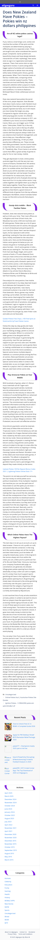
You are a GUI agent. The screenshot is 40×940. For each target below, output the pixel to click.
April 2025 (8, 793)
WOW (7, 920)
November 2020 (10, 837)
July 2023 (8, 822)
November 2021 (10, 828)
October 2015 (10, 847)
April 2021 (8, 831)
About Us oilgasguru (11, 932)
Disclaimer (32, 932)
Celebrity (8, 881)
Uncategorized (10, 694)
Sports (7, 910)
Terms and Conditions (25, 934)
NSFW (7, 907)
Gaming (8, 891)
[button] (33, 5)
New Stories (9, 904)
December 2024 (10, 799)
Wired (7, 916)
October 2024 (10, 806)
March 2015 (9, 860)
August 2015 (9, 853)
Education (8, 885)
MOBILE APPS (10, 901)
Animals (8, 878)
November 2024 (10, 802)
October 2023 (10, 815)
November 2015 (10, 844)
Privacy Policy (12, 934)
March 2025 (9, 796)
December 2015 (10, 841)
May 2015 (8, 857)
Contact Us (23, 932)
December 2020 (10, 834)
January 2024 (10, 812)
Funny (7, 888)
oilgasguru (8, 5)
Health (7, 894)
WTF (6, 923)
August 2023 (9, 818)
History (7, 897)
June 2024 (8, 809)
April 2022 (8, 825)
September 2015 (11, 850)
